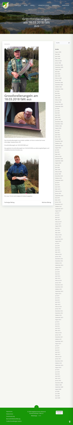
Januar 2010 (58, 380)
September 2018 (59, 195)
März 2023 (57, 117)
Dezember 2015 (59, 239)
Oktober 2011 (58, 339)
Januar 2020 (58, 174)
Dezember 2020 (59, 158)
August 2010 (58, 367)
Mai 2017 (57, 217)
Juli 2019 (57, 182)
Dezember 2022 (59, 121)
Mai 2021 (57, 152)
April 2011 (57, 352)
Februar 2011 (58, 356)
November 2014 (59, 261)
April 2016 (57, 230)
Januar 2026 (58, 63)
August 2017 (58, 211)
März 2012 (57, 330)
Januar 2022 (58, 139)
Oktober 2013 (58, 289)
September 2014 (59, 265)
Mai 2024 (57, 93)
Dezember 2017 (59, 204)
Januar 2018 (58, 202)
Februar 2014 (58, 280)
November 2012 (59, 313)
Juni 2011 (57, 348)
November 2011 (59, 337)
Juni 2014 (57, 271)
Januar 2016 (58, 237)
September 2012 (59, 317)
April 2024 (57, 95)
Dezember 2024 (59, 82)
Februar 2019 (58, 191)
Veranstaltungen (43, 5)
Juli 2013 (57, 295)
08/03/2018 (7, 44)
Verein (32, 5)
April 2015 (57, 250)
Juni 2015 (57, 245)
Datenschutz (9, 414)
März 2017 (57, 219)
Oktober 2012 (58, 315)
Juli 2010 (57, 369)
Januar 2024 (58, 102)
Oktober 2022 (58, 126)
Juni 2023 (57, 110)
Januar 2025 (58, 80)
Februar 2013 (58, 306)
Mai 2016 (57, 228)
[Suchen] (69, 42)
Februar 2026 (58, 60)
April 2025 (57, 73)
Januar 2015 (58, 256)
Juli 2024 (57, 91)
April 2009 (57, 398)
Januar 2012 (58, 335)
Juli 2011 (57, 345)
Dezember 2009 (59, 382)
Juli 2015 (57, 243)
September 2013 (59, 291)
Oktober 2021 (58, 143)
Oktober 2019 (58, 178)
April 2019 (57, 187)
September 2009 (59, 387)
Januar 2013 (58, 308)
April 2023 (57, 115)
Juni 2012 (57, 324)
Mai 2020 (57, 167)
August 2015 (58, 241)
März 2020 (57, 169)
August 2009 (58, 389)
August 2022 (58, 128)
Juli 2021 (57, 150)
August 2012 (58, 319)
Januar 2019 (58, 193)
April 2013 (57, 302)
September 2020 (59, 160)
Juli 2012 (57, 321)
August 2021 (58, 147)
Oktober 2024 (58, 86)
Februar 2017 (58, 221)
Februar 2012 (58, 332)
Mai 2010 (57, 374)
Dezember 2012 (59, 311)
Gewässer (55, 5)
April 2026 (57, 56)
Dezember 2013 (59, 284)
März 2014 (57, 278)
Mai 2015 (57, 247)
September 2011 (59, 341)
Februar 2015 (58, 254)
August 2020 (58, 163)
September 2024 (59, 89)
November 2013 (59, 287)
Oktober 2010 (58, 363)
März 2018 (57, 200)
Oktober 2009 (58, 385)
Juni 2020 (57, 165)
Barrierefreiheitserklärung (13, 419)
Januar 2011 (58, 358)
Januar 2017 (58, 224)
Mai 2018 (57, 197)
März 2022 (57, 137)
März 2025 (57, 76)
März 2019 (57, 189)
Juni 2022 (57, 130)
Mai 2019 (57, 184)
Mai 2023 (57, 113)
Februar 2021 (58, 156)
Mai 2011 (57, 350)
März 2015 (57, 252)
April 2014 (57, 276)
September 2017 (59, 208)
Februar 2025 (58, 78)
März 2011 (57, 354)
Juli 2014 (57, 269)
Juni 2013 (57, 298)
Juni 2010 (57, 372)
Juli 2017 (57, 213)
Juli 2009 (57, 391)
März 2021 (57, 154)
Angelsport (65, 5)
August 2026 (58, 52)
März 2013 (57, 304)
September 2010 (59, 365)
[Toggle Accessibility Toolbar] (70, 421)
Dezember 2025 (59, 65)
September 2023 (59, 106)
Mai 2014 (57, 274)
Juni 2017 (57, 215)
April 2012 (57, 328)
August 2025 (58, 69)
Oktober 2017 (58, 206)
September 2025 (59, 67)
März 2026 (57, 58)
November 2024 (59, 84)
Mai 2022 (57, 132)
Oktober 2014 (58, 263)
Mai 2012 (57, 326)
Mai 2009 (57, 395)
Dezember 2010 (59, 361)
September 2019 (59, 180)
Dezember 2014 (59, 258)
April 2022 (57, 134)
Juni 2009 (57, 393)
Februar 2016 (58, 234)
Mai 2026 (57, 54)
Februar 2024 (58, 100)
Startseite (18, 5)
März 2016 (57, 232)
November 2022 (59, 123)
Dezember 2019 (59, 176)
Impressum (9, 411)
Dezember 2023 (59, 104)
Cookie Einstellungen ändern (13, 421)
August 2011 (58, 343)
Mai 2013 (57, 300)
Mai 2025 (57, 71)
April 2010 (57, 376)
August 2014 (58, 267)
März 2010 (57, 378)
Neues (25, 5)
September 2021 (59, 145)
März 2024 (57, 97)
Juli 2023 (57, 108)
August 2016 (58, 226)
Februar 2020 (58, 171)
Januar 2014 (58, 282)
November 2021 (59, 141)
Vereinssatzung (10, 416)
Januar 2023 (58, 119)
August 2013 (58, 293)
